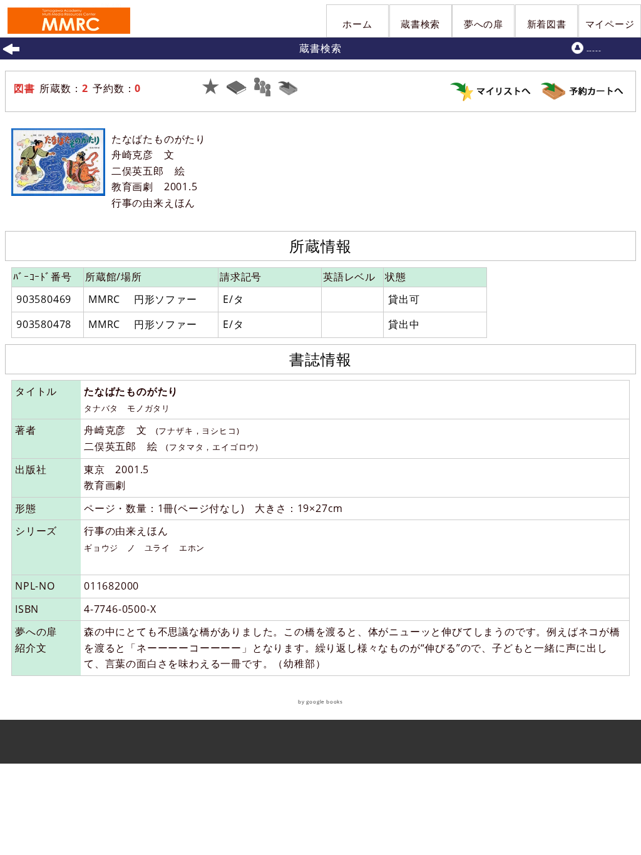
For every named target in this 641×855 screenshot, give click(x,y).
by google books (320, 701)
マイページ (610, 24)
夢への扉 (483, 24)
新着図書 (547, 24)
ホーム (357, 24)
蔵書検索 (420, 24)
